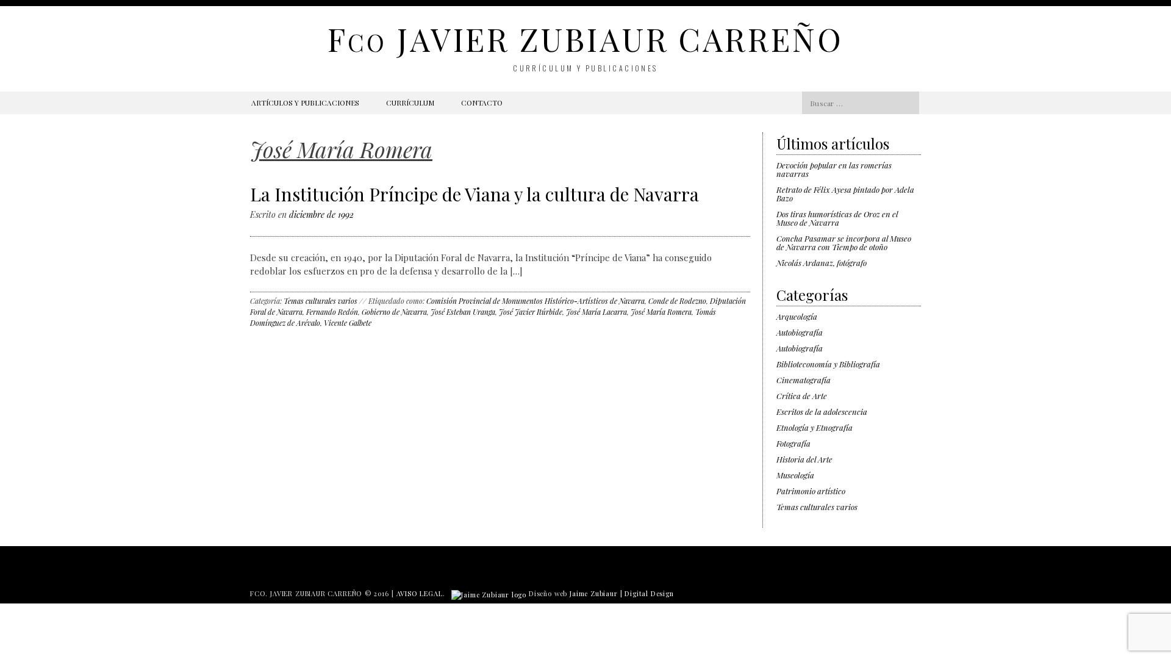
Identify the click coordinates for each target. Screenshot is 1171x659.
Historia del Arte (804, 459)
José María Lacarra (596, 312)
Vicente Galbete (347, 323)
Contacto (482, 102)
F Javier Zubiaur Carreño (585, 39)
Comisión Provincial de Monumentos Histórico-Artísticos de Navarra (535, 301)
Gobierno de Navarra (394, 312)
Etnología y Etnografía (814, 427)
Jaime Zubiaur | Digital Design (622, 593)
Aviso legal (419, 593)
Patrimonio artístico (810, 491)
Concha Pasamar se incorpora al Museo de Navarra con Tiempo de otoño (843, 242)
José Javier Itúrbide (530, 312)
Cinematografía (803, 380)
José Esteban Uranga (463, 312)
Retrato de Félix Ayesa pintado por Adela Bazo (845, 193)
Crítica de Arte (801, 396)
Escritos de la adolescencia (821, 411)
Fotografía (793, 443)
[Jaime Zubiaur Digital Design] (488, 593)
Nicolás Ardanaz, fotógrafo (821, 262)
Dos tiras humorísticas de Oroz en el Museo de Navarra (837, 218)
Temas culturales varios (320, 301)
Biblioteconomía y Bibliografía (828, 364)
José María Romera (661, 312)
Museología (795, 475)
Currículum (410, 102)
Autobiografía (799, 332)
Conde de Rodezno (677, 301)
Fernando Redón (332, 312)
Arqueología (796, 316)
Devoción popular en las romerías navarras (834, 169)
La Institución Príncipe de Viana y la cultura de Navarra (474, 194)
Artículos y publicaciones (305, 102)
